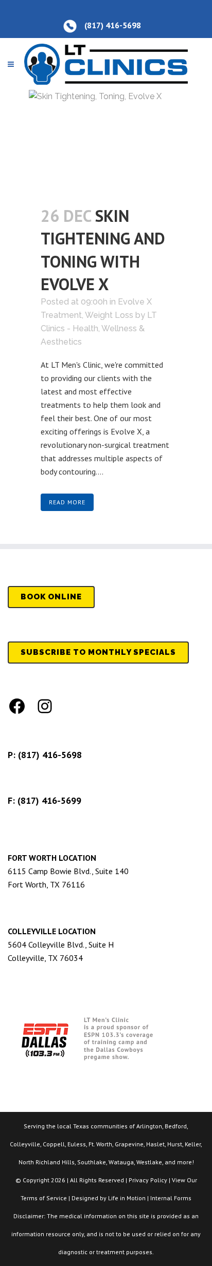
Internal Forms (170, 1198)
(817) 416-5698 (50, 755)
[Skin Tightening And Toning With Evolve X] (106, 141)
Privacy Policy (148, 1180)
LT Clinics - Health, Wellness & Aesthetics (99, 328)
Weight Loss (109, 315)
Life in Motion (127, 1198)
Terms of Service (44, 1198)
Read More (67, 502)
